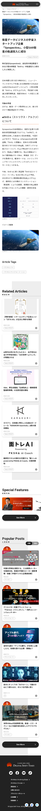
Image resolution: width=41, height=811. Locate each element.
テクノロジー (7, 579)
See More (20, 518)
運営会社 (13, 786)
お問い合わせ (15, 790)
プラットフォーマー (9, 618)
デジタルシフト (8, 267)
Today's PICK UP (33, 57)
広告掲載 (13, 797)
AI (4, 695)
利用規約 (13, 800)
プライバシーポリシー (17, 793)
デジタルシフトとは (17, 783)
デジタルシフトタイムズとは (19, 779)
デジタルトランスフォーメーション (14, 272)
